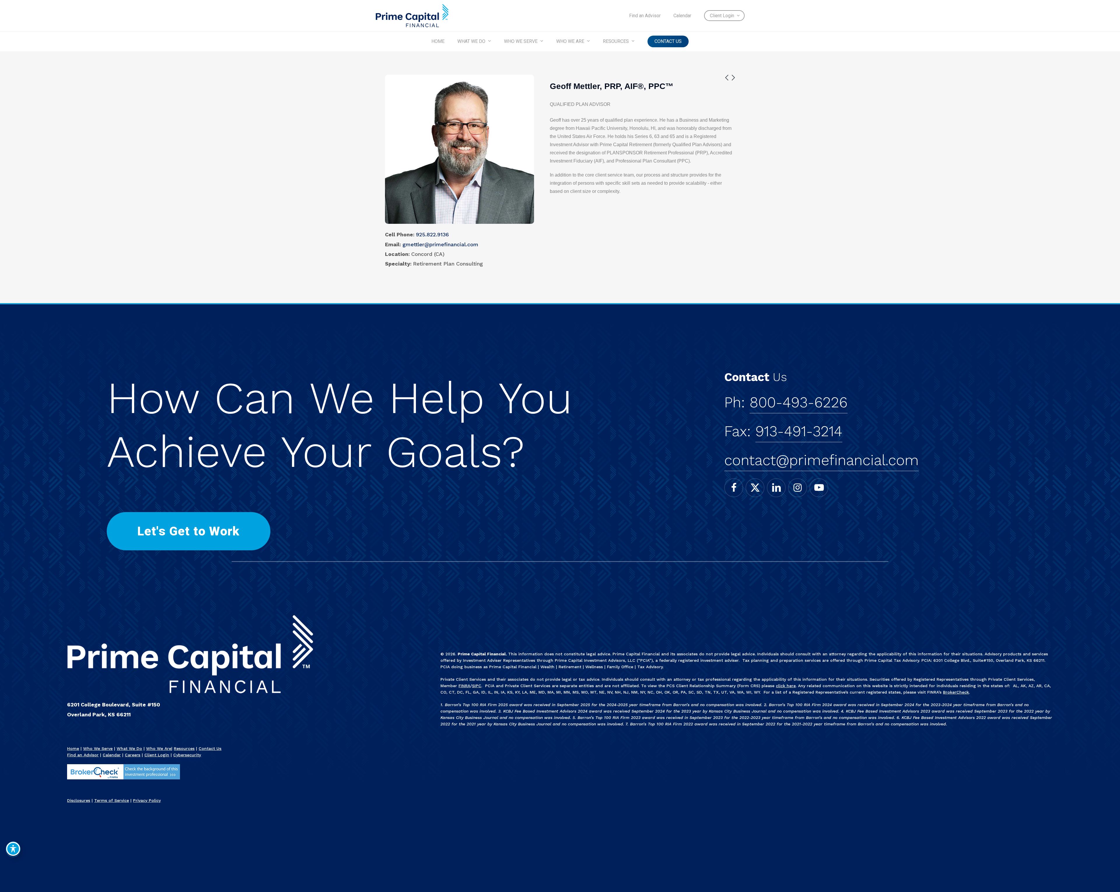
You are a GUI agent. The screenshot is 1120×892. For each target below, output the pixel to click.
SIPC (476, 685)
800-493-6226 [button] (799, 402)
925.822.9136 (432, 234)
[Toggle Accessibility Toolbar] (13, 849)
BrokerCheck (956, 692)
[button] (188, 531)
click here (786, 685)
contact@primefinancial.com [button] (821, 460)
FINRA (464, 685)
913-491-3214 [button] (798, 431)
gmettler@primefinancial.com (440, 244)
